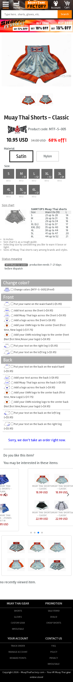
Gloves (18, 616)
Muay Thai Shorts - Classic (15, 487)
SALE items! (54, 610)
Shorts (18, 610)
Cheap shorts (53, 622)
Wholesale (18, 628)
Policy (53, 651)
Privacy (53, 658)
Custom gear (18, 622)
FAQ (54, 645)
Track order (18, 645)
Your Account (18, 638)
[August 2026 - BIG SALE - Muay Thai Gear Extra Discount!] (36, 31)
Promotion (53, 603)
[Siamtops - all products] (17, 129)
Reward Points (18, 658)
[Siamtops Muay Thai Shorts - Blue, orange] (16, 552)
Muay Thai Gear (18, 603)
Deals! (53, 616)
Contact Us (53, 638)
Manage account (18, 651)
